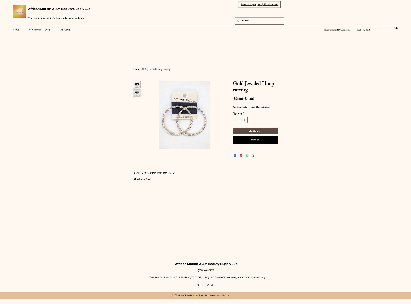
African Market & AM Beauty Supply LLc (59, 9)
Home (136, 69)
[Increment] (245, 120)
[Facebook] (381, 30)
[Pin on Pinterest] (241, 155)
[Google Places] (377, 30)
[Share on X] (253, 155)
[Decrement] (235, 120)
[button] (396, 28)
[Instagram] (386, 30)
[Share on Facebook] (235, 155)
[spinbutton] (240, 120)
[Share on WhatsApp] (247, 155)
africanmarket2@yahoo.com (337, 30)
